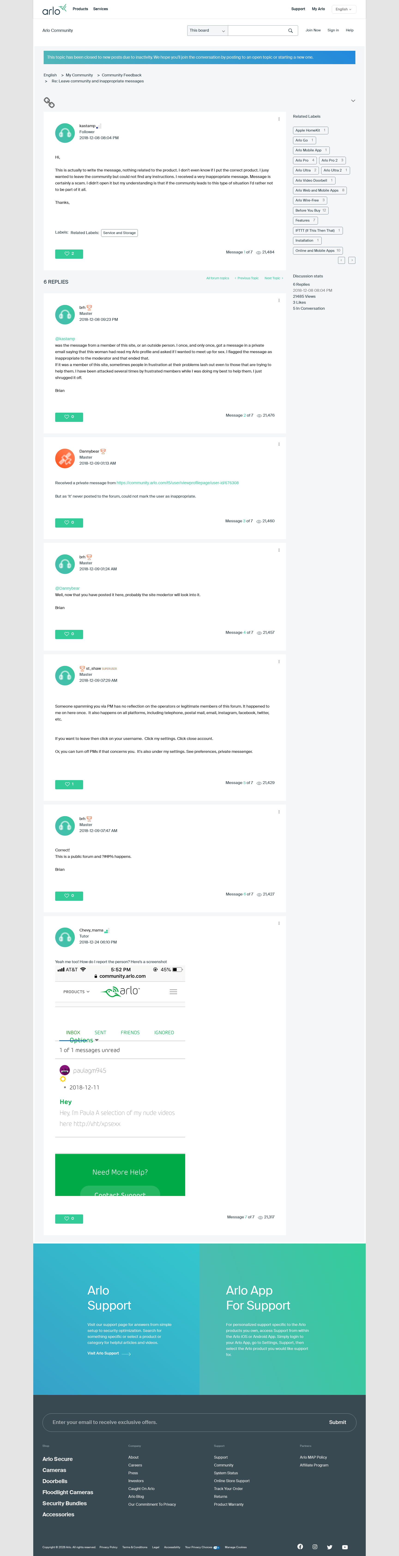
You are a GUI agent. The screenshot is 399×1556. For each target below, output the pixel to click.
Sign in (333, 30)
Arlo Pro (302, 160)
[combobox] (263, 30)
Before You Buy (308, 210)
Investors (136, 1481)
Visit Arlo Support (103, 1353)
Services (100, 9)
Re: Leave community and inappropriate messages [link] (98, 81)
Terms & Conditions (134, 1547)
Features (303, 220)
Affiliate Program (314, 1465)
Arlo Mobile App (308, 150)
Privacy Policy (109, 1547)
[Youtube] (345, 1547)
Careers (135, 1465)
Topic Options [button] (352, 102)
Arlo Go (302, 140)
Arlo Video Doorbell (311, 180)
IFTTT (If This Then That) (315, 230)
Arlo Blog (136, 1497)
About (133, 1458)
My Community (79, 75)
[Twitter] (329, 1547)
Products (80, 9)
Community (223, 1465)
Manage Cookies (236, 1547)
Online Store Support (232, 1481)
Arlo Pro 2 (330, 160)
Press (133, 1473)
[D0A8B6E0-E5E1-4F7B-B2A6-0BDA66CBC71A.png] (120, 1080)
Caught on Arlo (141, 1489)
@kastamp (65, 338)
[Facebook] (300, 1546)
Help (350, 30)
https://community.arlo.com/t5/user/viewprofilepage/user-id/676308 (178, 483)
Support (298, 9)
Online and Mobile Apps (315, 250)
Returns (220, 1497)
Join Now (313, 30)
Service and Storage (119, 233)
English (50, 75)
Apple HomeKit (308, 130)
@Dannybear (67, 588)
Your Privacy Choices (198, 1547)
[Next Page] (351, 260)
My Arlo (318, 9)
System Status (226, 1473)
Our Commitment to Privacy (152, 1505)
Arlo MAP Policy (313, 1458)
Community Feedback (122, 75)
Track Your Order (228, 1489)
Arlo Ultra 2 (333, 170)
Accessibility (172, 1547)
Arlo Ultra (303, 170)
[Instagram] (315, 1546)
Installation (304, 240)
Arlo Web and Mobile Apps (317, 190)
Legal (155, 1547)
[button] (279, 119)
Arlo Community (57, 31)
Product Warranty (228, 1505)
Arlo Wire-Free (307, 200)
